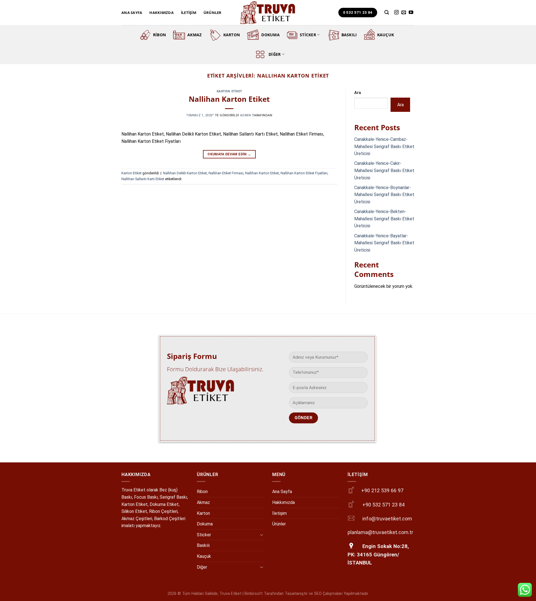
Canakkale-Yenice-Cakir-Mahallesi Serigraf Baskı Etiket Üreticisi (384, 170)
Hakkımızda (161, 12)
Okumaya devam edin (229, 154)
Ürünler (213, 12)
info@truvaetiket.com (387, 519)
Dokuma (270, 34)
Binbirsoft (254, 593)
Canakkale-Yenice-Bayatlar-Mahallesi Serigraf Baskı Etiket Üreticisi (384, 243)
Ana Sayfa (131, 12)
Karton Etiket (229, 91)
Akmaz (194, 34)
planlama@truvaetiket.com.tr (380, 532)
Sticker (308, 34)
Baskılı (349, 34)
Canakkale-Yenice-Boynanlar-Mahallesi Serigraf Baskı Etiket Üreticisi (384, 194)
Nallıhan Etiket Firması (226, 173)
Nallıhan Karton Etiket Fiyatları (304, 173)
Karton (231, 34)
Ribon (159, 34)
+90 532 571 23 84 (383, 505)
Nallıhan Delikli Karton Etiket (185, 173)
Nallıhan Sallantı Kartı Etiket (142, 179)
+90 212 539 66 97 (382, 490)
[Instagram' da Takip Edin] (396, 12)
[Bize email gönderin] (403, 12)
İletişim (188, 12)
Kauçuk (385, 34)
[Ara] (386, 12)
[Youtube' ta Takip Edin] (411, 12)
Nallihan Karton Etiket (229, 99)
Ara (357, 92)
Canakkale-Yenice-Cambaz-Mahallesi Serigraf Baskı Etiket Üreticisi (384, 146)
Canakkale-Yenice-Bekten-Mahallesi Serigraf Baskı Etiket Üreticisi (384, 218)
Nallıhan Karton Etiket (262, 173)
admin (245, 115)
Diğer (275, 54)
